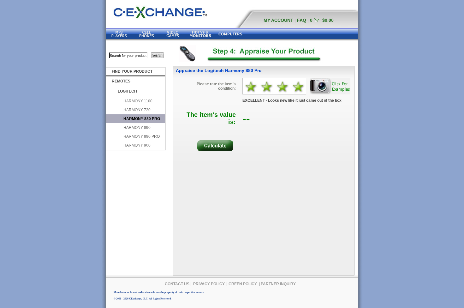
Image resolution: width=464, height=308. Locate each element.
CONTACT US (177, 284)
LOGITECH (127, 91)
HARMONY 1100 (137, 101)
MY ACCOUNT (278, 20)
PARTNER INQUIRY (278, 284)
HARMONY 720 (137, 110)
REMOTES (121, 81)
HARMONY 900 (137, 145)
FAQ (301, 20)
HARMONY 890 (137, 127)
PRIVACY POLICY (209, 284)
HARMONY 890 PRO (141, 136)
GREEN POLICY (243, 284)
